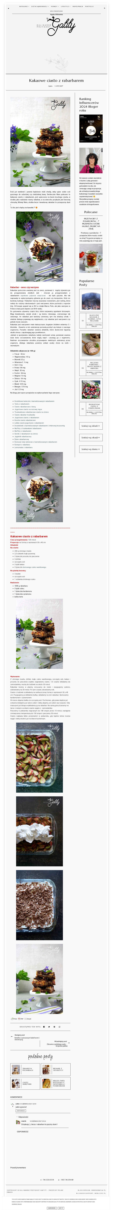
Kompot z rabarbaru (22, 445)
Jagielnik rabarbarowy (23, 437)
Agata (24, 1121)
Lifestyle (65, 6)
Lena (18, 1104)
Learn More (52, 1208)
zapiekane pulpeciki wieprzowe (33, 296)
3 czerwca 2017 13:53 (28, 1104)
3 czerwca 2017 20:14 (38, 1121)
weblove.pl (100, 1193)
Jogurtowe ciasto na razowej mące (28, 409)
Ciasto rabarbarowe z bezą (25, 407)
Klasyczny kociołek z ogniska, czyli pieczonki (94, 318)
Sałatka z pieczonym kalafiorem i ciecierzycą (27, 1038)
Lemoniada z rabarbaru (24, 447)
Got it (61, 1208)
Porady (54, 6)
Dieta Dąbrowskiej (39, 6)
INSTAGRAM (67, 1180)
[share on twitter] (49, 1027)
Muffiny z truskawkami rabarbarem (28, 428)
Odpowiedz (21, 1110)
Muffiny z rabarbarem (23, 431)
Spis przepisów (56, 11)
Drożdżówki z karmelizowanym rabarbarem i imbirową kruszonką (40, 426)
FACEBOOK (48, 1180)
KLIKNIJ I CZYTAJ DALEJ (94, 325)
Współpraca (78, 6)
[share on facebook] (44, 1027)
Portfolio (89, 6)
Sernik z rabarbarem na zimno (26, 434)
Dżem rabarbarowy (22, 439)
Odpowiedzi (23, 1117)
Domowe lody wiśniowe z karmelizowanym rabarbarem (36, 442)
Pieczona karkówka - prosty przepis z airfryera (94, 365)
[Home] (8, 8)
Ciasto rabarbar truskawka (25, 415)
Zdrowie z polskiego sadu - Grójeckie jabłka (57, 1045)
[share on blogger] (54, 1027)
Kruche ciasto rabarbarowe (25, 420)
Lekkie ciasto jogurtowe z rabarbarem (29, 423)
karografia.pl (99, 1190)
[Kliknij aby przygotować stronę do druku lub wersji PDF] (21, 1020)
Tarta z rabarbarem (22, 404)
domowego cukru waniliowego (34, 567)
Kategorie (23, 6)
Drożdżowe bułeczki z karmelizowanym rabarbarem (34, 401)
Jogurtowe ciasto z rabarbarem (27, 418)
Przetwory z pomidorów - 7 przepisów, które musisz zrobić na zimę (91, 223)
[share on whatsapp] (59, 1027)
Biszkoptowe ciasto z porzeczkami (94, 406)
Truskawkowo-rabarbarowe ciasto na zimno (32, 412)
